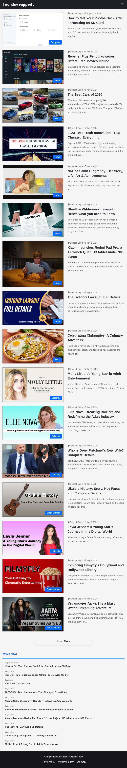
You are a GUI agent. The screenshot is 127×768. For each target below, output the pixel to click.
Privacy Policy (65, 762)
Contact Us (48, 762)
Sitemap (81, 762)
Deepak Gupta (76, 13)
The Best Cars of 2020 (85, 94)
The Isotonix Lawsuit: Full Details (94, 297)
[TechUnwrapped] (18, 4)
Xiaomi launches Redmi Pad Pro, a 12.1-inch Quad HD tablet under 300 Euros (96, 252)
